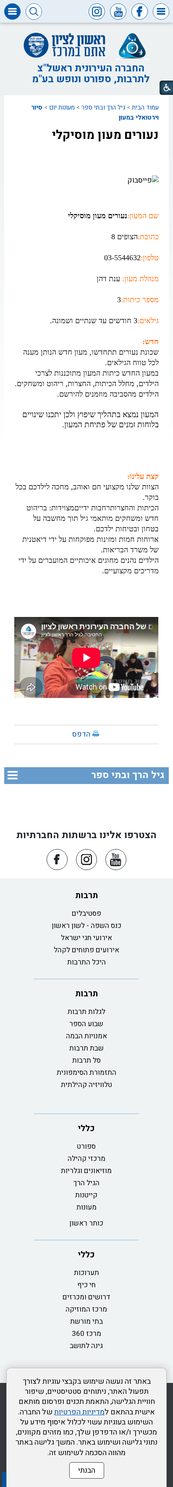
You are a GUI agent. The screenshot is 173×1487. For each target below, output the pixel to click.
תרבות (86, 895)
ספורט (86, 1146)
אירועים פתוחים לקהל (86, 950)
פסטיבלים (86, 913)
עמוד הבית (145, 107)
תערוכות (86, 1272)
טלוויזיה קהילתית (86, 1084)
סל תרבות (86, 1060)
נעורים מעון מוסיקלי (105, 135)
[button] (161, 11)
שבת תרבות (86, 1048)
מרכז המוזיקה (86, 1309)
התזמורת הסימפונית (86, 1072)
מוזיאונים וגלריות (86, 1171)
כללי (86, 1128)
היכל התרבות (86, 962)
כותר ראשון (86, 1223)
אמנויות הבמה (86, 1036)
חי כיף (86, 1285)
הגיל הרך (86, 1183)
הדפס (81, 734)
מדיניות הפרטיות (79, 1412)
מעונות (86, 1207)
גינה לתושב (86, 1346)
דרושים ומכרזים (86, 1297)
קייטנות (86, 1195)
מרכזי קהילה (86, 1158)
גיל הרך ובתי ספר (103, 107)
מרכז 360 (86, 1333)
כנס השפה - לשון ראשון (86, 925)
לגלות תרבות (86, 1011)
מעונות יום (62, 107)
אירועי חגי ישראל (86, 938)
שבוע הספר (86, 1024)
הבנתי (86, 1470)
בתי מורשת (86, 1321)
